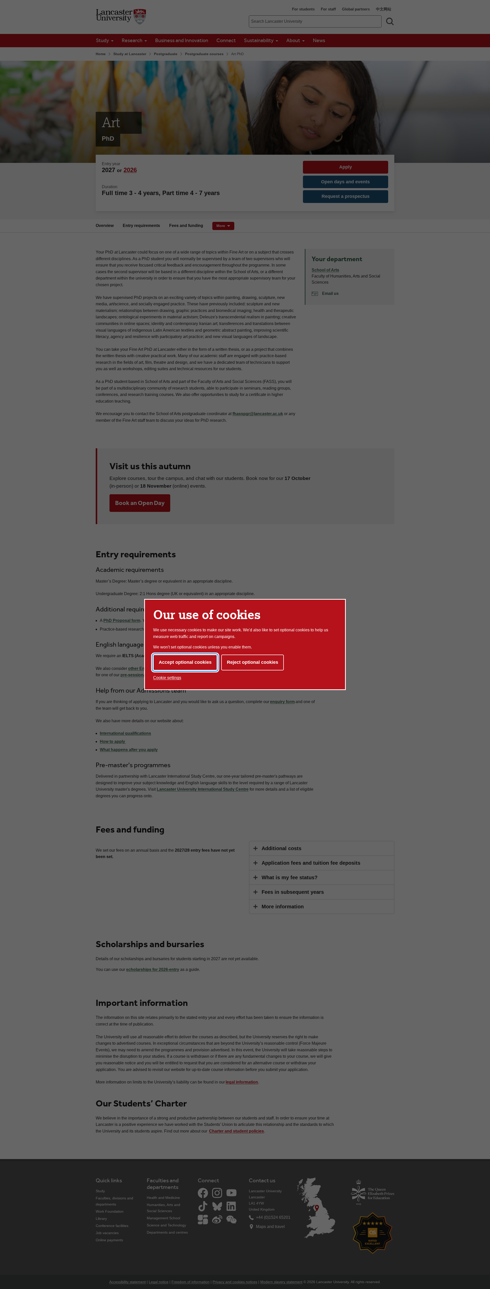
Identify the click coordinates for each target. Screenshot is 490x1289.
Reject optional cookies (252, 662)
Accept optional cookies (185, 662)
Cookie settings (167, 678)
